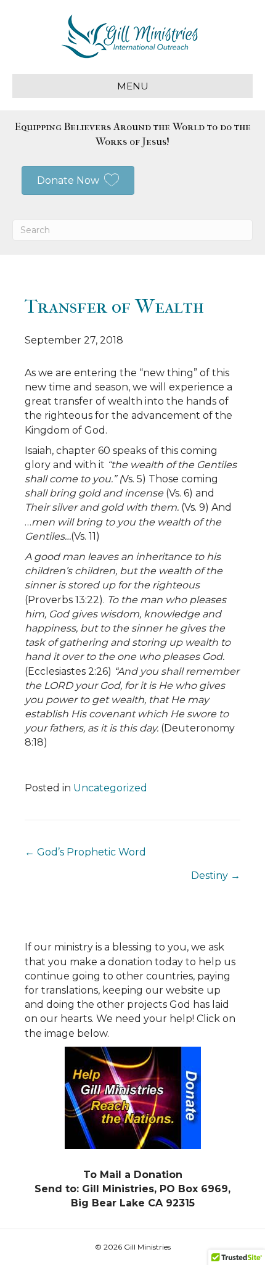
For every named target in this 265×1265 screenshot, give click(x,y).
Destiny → (215, 875)
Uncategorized (110, 788)
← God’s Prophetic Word (85, 852)
